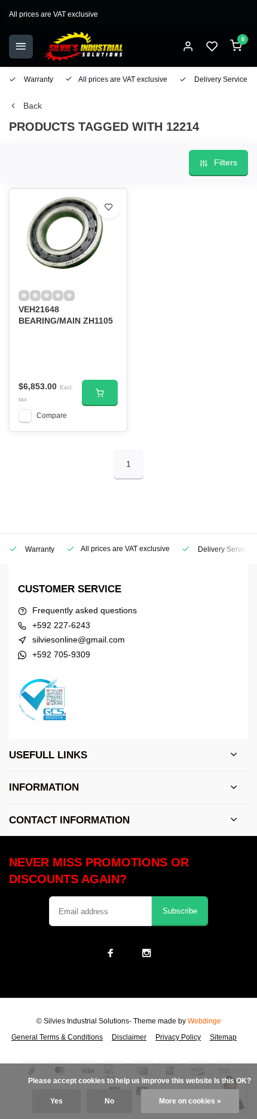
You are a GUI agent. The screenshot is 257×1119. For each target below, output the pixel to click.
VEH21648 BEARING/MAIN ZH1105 (66, 315)
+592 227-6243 (61, 625)
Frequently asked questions (84, 610)
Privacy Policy (178, 1037)
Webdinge (204, 1021)
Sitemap (223, 1037)
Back (32, 105)
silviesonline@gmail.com (78, 639)
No (109, 1101)
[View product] (100, 393)
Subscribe (180, 910)
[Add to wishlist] (109, 207)
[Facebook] (111, 953)
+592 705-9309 (61, 654)
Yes (56, 1101)
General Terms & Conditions (57, 1037)
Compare (51, 415)
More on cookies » (190, 1101)
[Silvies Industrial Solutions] (84, 46)
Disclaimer (129, 1037)
